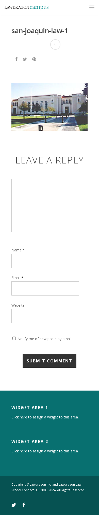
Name (18, 250)
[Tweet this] (25, 58)
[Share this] (17, 58)
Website (18, 305)
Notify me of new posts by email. (45, 338)
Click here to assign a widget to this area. (45, 417)
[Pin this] (34, 58)
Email (17, 277)
